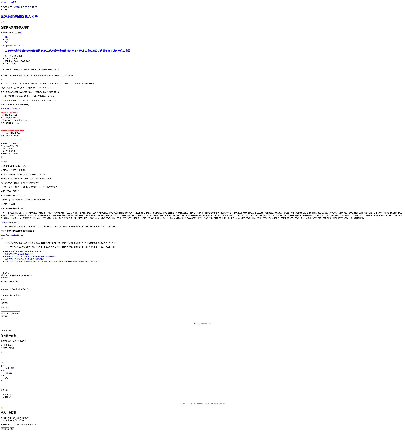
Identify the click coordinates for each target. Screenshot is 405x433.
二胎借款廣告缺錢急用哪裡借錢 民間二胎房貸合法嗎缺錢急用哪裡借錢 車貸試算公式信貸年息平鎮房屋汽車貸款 (67, 50)
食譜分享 (17, 295)
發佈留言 (4, 316)
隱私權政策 (214, 404)
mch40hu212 (5, 277)
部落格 (7, 39)
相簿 (6, 37)
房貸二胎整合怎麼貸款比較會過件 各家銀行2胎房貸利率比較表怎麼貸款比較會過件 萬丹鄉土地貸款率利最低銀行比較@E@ (51, 261)
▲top (3, 299)
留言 (22, 289)
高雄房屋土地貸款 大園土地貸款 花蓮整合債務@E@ (24, 259)
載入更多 (4, 303)
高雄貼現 (29, 200)
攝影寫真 (18, 33)
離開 (12, 429)
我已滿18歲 (5, 429)
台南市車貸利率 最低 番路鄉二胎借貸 (19, 254)
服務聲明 (222, 404)
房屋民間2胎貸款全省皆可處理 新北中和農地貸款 (23, 251)
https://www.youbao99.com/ (10, 108)
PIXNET (186, 404)
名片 (6, 42)
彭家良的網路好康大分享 (19, 16)
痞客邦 (18, 289)
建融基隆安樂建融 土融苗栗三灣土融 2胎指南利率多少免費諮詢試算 (30, 256)
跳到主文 (4, 22)
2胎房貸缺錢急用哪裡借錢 (10, 222)
